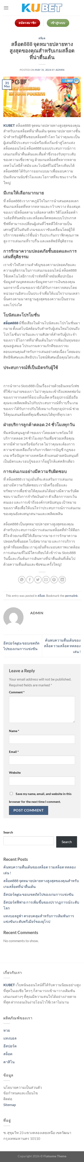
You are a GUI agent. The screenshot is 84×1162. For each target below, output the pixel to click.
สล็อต (42, 38)
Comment (17, 692)
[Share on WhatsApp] (22, 579)
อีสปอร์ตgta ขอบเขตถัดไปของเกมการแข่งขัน (38, 894)
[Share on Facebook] (30, 579)
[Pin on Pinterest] (54, 579)
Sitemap (9, 1104)
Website (15, 772)
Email (14, 752)
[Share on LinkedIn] (62, 579)
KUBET (9, 125)
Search (8, 832)
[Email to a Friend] (46, 579)
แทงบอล (10, 1038)
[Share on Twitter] (38, 579)
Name (14, 731)
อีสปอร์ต (10, 1046)
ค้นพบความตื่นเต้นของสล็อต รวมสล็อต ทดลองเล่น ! (62, 646)
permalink (71, 595)
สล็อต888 (10, 323)
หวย (6, 1030)
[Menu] (6, 7)
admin (60, 69)
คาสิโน (9, 1062)
